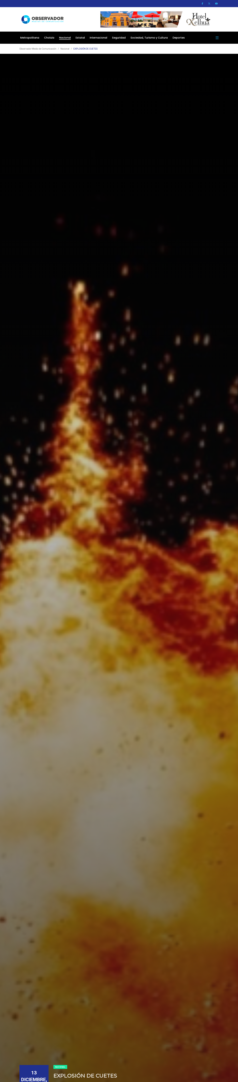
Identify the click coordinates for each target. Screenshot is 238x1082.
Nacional (65, 38)
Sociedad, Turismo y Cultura (149, 38)
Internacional (98, 38)
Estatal (80, 38)
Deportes (179, 38)
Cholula (49, 38)
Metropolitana (29, 38)
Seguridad (119, 38)
